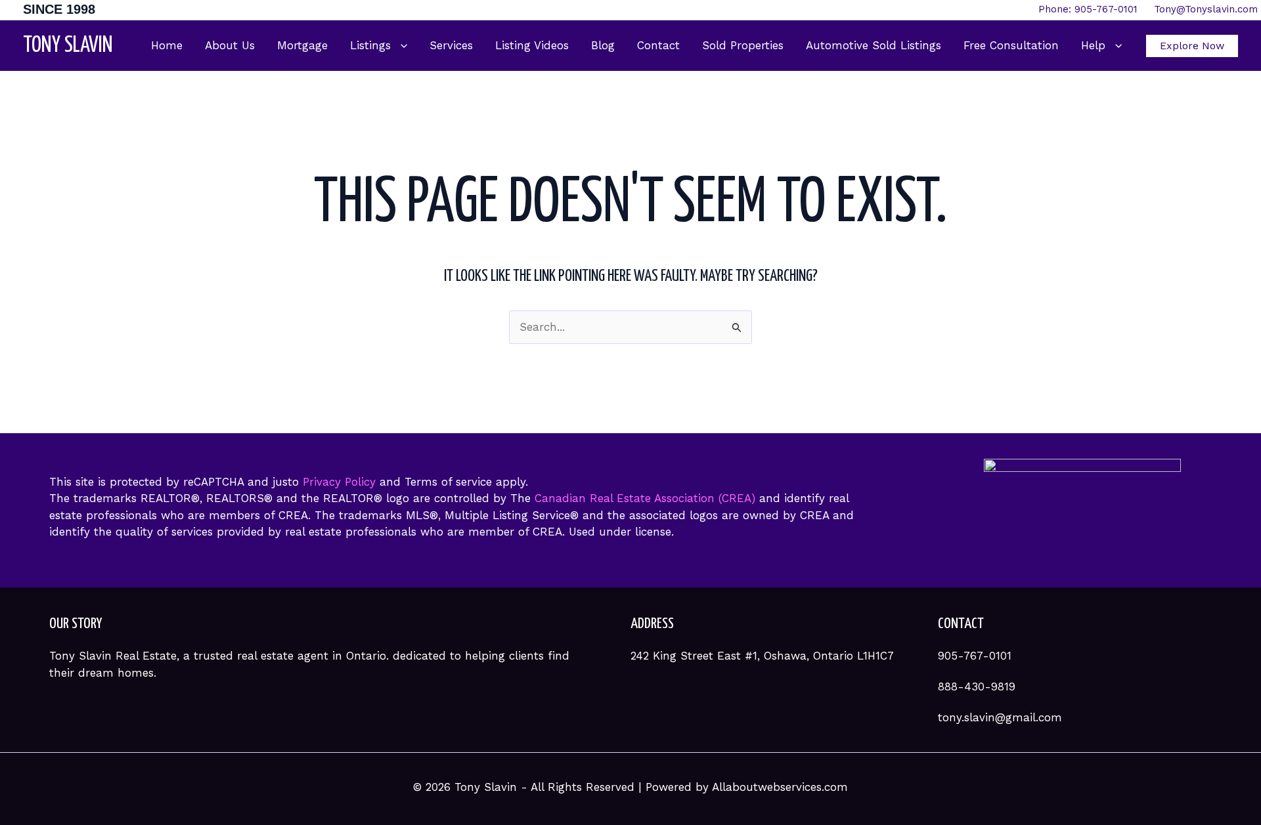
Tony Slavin (68, 45)
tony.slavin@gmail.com (1000, 717)
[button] (399, 45)
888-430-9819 (976, 686)
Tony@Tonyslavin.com (1206, 9)
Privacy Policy (339, 481)
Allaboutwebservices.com (780, 786)
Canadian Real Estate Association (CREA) (645, 498)
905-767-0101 (974, 655)
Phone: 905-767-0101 (1096, 9)
